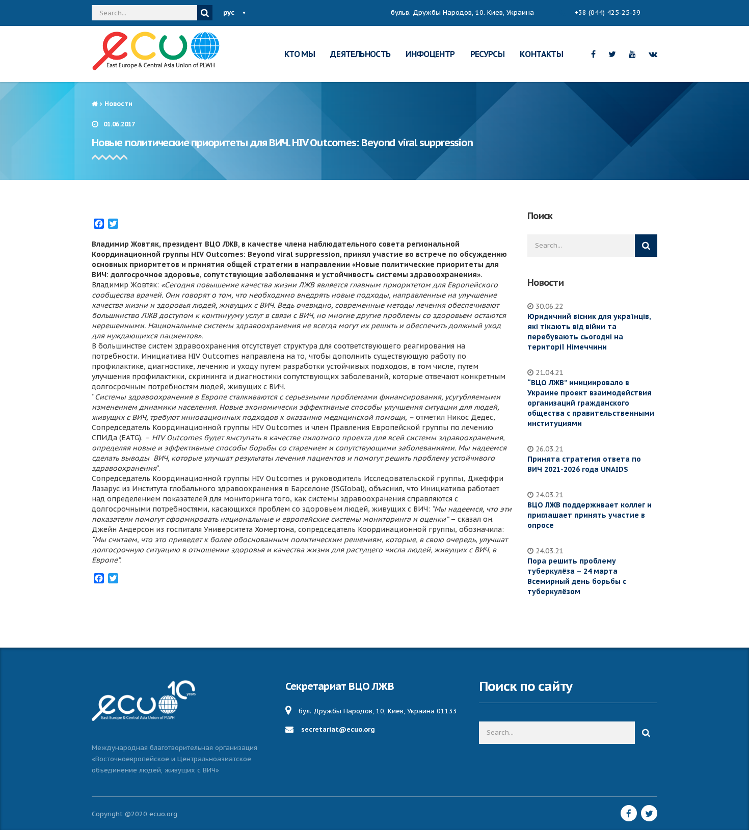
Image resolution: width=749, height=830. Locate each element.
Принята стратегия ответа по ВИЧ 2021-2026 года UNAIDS (584, 464)
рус (228, 12)
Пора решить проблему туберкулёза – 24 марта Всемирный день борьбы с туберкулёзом (576, 576)
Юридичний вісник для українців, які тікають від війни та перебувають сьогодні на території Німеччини (589, 332)
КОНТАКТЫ (541, 54)
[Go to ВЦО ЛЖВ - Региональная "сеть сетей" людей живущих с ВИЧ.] (94, 104)
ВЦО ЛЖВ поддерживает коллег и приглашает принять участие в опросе (589, 515)
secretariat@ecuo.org (338, 729)
